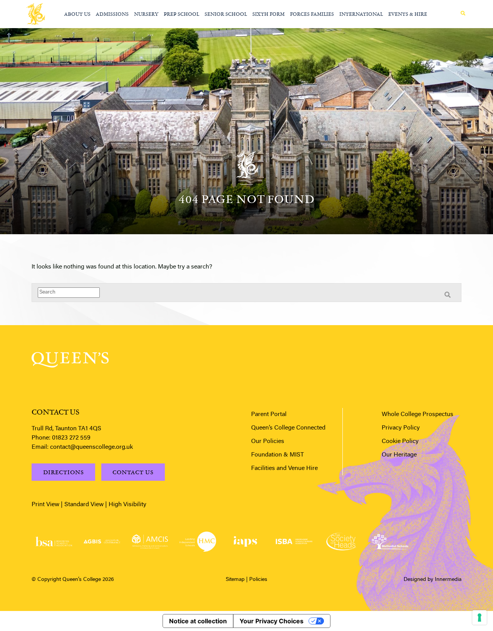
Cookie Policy (400, 441)
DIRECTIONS (63, 472)
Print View (45, 505)
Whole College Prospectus (417, 414)
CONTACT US (133, 472)
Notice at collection (198, 621)
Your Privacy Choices (272, 621)
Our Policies (267, 441)
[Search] (463, 13)
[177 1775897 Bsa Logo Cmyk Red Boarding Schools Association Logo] (53, 541)
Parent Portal (269, 414)
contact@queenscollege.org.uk (91, 447)
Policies (258, 579)
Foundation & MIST (277, 455)
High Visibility (127, 505)
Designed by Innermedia (432, 579)
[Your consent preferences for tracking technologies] (479, 617)
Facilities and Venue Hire (284, 468)
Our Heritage (399, 455)
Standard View (84, 505)
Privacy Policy (401, 428)
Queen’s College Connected (288, 428)
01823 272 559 (71, 438)
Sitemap (235, 579)
